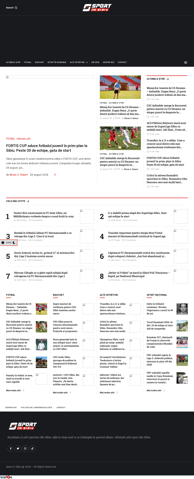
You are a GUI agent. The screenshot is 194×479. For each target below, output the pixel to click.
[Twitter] (18, 448)
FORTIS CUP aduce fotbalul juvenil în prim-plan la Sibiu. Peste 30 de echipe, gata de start (165, 161)
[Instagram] (25, 448)
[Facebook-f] (11, 448)
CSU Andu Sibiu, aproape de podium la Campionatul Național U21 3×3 (65, 361)
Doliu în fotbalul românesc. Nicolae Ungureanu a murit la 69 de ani (160, 308)
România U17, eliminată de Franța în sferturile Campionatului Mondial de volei (159, 342)
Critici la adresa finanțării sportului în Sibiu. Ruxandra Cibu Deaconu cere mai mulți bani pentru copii (167, 180)
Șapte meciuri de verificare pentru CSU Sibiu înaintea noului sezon (64, 308)
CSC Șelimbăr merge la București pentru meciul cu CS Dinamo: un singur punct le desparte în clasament (120, 163)
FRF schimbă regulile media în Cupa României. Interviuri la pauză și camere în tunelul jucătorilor (160, 379)
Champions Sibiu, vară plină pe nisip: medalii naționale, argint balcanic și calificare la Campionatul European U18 (112, 347)
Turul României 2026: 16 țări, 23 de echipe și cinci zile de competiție (160, 325)
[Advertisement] (97, 37)
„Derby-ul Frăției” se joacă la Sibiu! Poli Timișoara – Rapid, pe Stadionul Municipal (139, 274)
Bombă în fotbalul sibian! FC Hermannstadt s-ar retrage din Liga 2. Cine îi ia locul (43, 234)
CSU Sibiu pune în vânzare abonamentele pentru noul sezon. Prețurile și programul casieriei (65, 328)
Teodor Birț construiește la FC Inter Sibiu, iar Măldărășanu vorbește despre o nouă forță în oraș (43, 214)
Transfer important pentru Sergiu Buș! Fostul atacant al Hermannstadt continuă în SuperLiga (136, 234)
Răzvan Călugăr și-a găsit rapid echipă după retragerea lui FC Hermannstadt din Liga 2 (40, 274)
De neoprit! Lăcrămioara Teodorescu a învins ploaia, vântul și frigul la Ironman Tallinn (113, 361)
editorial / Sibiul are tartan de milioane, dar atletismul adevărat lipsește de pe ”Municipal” (112, 381)
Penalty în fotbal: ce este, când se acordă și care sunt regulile (19, 378)
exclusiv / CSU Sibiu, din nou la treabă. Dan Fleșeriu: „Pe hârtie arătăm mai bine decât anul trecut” (66, 381)
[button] (11, 8)
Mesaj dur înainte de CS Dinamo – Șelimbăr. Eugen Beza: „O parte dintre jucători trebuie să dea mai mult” (120, 112)
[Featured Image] (120, 87)
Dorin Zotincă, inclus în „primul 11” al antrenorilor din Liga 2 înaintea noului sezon (44, 254)
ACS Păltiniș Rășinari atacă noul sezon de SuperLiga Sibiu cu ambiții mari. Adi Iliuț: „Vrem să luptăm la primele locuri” (166, 128)
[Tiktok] (32, 448)
